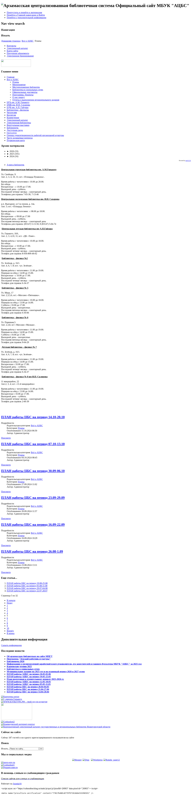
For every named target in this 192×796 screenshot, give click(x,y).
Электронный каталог (17, 48)
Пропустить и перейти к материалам (24, 12)
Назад (9, 603)
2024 (10, 156)
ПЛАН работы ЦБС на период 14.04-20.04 (28, 692)
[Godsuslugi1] (8, 765)
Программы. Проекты (22, 95)
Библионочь (12, 128)
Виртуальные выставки (18, 125)
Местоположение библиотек (26, 87)
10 (8, 628)
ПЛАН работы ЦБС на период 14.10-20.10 (33, 417)
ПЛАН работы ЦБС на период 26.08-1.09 (32, 551)
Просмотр (6, 438)
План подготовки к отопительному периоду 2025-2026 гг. (35, 679)
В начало (11, 600)
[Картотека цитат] (10, 696)
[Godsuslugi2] (8, 721)
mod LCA (188, 160)
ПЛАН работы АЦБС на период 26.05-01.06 (29, 674)
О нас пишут (18, 97)
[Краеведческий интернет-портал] (18, 724)
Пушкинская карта (16, 140)
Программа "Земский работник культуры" (29, 659)
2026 (10, 151)
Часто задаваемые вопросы (20, 138)
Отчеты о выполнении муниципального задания (35, 100)
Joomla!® (17, 783)
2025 (10, 154)
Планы (15, 82)
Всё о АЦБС (37, 425)
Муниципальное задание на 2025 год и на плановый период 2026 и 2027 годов (46, 671)
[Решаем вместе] (9, 767)
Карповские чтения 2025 (19, 666)
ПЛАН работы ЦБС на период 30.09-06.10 (33, 471)
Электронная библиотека (19, 122)
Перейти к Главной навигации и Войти (26, 15)
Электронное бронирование (20, 56)
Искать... (5, 748)
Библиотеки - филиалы (18, 110)
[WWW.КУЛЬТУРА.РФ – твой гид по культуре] (24, 701)
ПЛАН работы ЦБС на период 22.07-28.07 (27, 591)
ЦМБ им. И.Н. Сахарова (18, 105)
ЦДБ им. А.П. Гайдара (17, 107)
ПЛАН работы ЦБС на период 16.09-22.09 (33, 524)
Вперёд (10, 631)
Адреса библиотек (15, 165)
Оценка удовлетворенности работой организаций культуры (35, 135)
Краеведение (13, 117)
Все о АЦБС (28, 41)
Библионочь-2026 (15, 661)
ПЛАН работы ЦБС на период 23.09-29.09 (33, 497)
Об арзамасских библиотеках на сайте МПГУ (30, 656)
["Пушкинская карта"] (16, 719)
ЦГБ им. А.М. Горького (18, 102)
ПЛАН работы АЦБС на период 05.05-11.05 (29, 684)
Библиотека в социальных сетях (27, 89)
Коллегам (11, 115)
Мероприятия (18, 84)
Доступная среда (15, 130)
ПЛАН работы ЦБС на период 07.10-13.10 (33, 444)
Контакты (11, 46)
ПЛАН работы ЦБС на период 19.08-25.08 (27, 583)
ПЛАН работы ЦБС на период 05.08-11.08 (27, 586)
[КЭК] (55, 727)
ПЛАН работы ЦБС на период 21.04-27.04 (28, 689)
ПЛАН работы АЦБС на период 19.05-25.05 (29, 676)
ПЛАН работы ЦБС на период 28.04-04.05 (28, 687)
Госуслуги (12, 133)
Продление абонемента (18, 53)
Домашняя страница (11, 41)
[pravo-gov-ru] (8, 762)
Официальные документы (24, 92)
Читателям (12, 112)
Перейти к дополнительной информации (26, 17)
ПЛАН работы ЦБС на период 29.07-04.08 (27, 588)
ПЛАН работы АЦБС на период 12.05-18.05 (29, 681)
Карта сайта (12, 51)
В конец (10, 633)
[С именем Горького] (11, 699)
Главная (10, 77)
